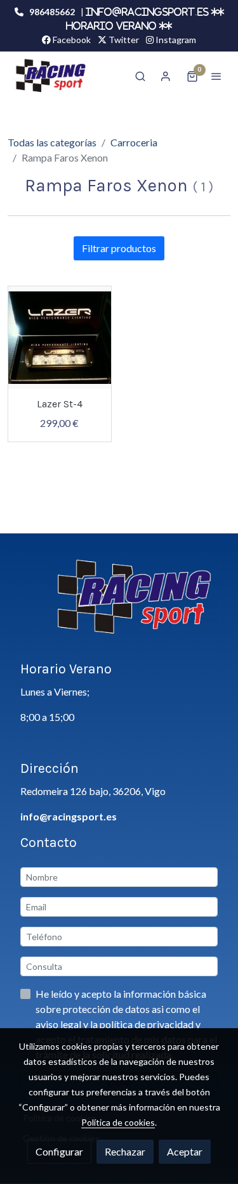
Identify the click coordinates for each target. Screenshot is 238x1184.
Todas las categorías (52, 142)
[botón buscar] (140, 76)
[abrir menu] (216, 76)
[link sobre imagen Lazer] (59, 337)
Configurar (59, 1151)
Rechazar (125, 1151)
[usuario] (165, 76)
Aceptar (184, 1151)
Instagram (175, 39)
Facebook (71, 39)
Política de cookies (118, 1122)
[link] (51, 75)
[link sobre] (119, 605)
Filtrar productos (119, 248)
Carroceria (133, 142)
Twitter (123, 39)
